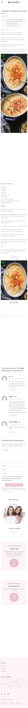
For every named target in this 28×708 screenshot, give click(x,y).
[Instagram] (5, 694)
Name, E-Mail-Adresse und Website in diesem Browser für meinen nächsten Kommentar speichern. (12, 478)
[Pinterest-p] (8, 694)
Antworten (12, 390)
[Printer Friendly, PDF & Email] (14, 302)
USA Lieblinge (19, 316)
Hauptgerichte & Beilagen (8, 316)
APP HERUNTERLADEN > (13, 25)
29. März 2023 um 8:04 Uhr (16, 399)
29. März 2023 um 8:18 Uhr (16, 424)
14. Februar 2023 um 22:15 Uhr (16, 379)
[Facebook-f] (1, 694)
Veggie (25, 316)
